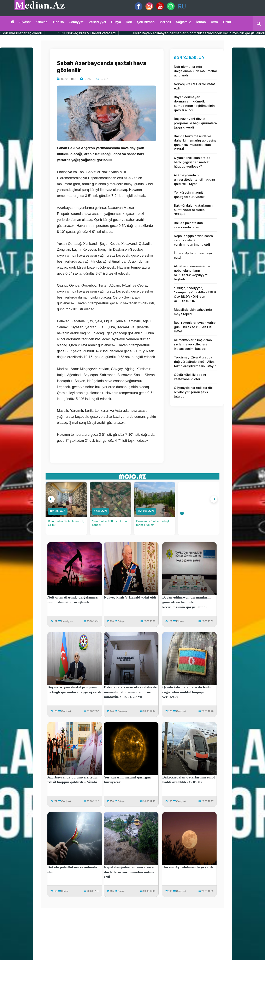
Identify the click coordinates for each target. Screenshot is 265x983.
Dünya (116, 22)
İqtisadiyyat (97, 22)
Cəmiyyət (76, 22)
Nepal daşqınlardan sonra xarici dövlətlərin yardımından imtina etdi (193, 240)
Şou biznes (145, 22)
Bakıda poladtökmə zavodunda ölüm (188, 225)
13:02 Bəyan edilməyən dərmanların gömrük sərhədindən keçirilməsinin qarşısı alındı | (148, 33)
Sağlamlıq (183, 22)
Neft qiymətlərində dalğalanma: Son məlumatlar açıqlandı (195, 71)
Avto (214, 22)
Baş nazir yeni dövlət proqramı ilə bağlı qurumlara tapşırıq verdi (195, 123)
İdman (201, 22)
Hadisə (58, 22)
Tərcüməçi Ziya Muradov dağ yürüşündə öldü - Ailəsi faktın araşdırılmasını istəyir (195, 361)
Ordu (227, 22)
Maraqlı (165, 22)
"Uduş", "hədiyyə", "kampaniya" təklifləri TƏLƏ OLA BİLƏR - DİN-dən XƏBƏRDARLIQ (195, 294)
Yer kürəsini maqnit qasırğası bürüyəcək (189, 194)
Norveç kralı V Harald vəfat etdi (194, 86)
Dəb (129, 22)
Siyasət (25, 22)
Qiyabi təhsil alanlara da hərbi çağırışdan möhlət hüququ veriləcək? (192, 162)
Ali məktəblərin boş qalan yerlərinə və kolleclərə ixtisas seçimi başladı (193, 344)
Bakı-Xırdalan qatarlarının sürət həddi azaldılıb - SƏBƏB (193, 210)
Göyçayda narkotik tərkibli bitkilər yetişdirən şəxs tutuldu (193, 392)
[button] (51, 499)
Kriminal (42, 22)
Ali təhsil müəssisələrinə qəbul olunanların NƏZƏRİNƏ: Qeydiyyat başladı (192, 272)
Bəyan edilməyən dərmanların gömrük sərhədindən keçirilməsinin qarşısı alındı (194, 103)
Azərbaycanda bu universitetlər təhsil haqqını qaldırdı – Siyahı (194, 179)
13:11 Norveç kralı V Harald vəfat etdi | (37, 33)
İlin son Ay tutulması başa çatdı (193, 255)
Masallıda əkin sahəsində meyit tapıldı (193, 312)
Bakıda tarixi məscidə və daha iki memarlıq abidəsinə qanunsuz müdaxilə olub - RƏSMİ (195, 142)
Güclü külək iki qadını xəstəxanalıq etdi (190, 377)
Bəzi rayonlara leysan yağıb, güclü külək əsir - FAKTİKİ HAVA (195, 327)
